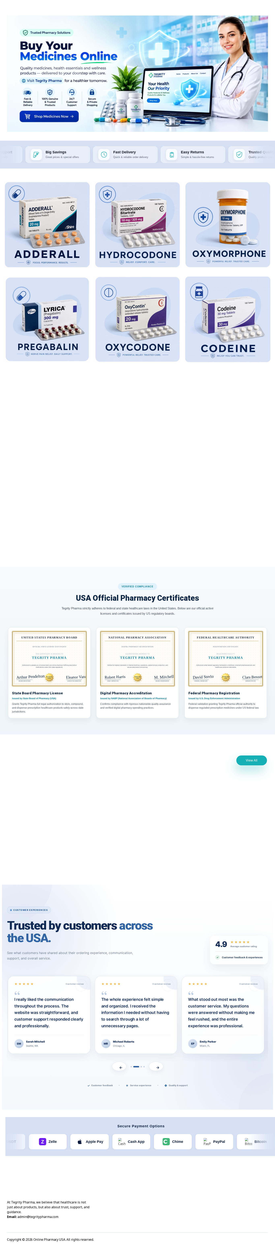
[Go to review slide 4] (144, 1066)
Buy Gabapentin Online (37, 444)
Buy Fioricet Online (237, 439)
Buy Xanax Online (42, 837)
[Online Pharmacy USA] (20, 9)
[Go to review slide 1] (131, 1066)
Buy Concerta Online (37, 531)
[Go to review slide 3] (141, 1066)
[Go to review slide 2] (136, 1066)
